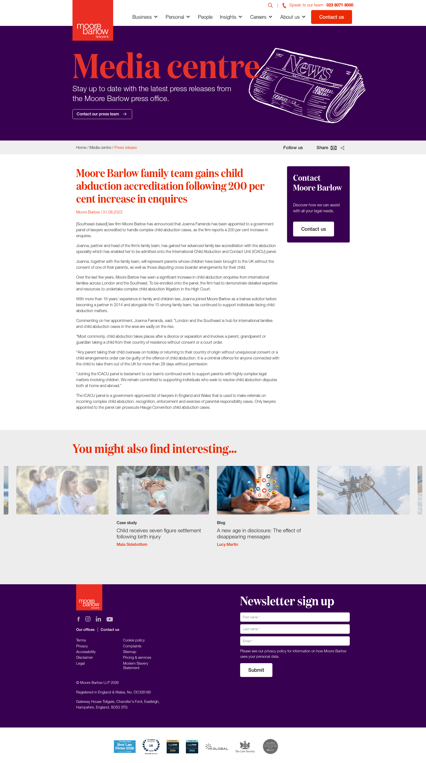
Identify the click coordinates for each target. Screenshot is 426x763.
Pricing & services (137, 657)
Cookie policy (134, 640)
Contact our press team (98, 114)
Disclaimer (84, 657)
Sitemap (129, 651)
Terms (81, 640)
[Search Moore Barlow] (270, 5)
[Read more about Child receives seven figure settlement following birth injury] (163, 510)
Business (142, 17)
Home (81, 147)
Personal (175, 17)
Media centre (100, 147)
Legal (80, 663)
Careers (258, 17)
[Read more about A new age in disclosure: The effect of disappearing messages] (263, 510)
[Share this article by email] (333, 147)
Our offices (85, 629)
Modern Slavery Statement (135, 665)
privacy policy (275, 651)
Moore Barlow (88, 212)
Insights (228, 17)
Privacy (82, 646)
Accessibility (86, 651)
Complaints (132, 646)
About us (290, 17)
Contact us (331, 17)
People (205, 17)
